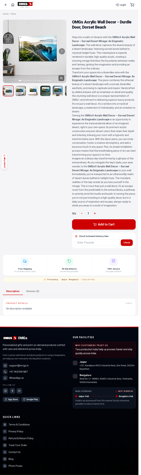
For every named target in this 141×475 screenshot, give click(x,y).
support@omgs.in (19, 365)
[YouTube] (19, 391)
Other (13, 14)
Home (5, 14)
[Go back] (6, 5)
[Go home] (13, 5)
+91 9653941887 (18, 371)
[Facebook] (12, 391)
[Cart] (132, 4)
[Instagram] (5, 391)
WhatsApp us (16, 378)
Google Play (32, 399)
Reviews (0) (32, 291)
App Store (13, 399)
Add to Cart (106, 224)
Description (12, 291)
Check (126, 242)
